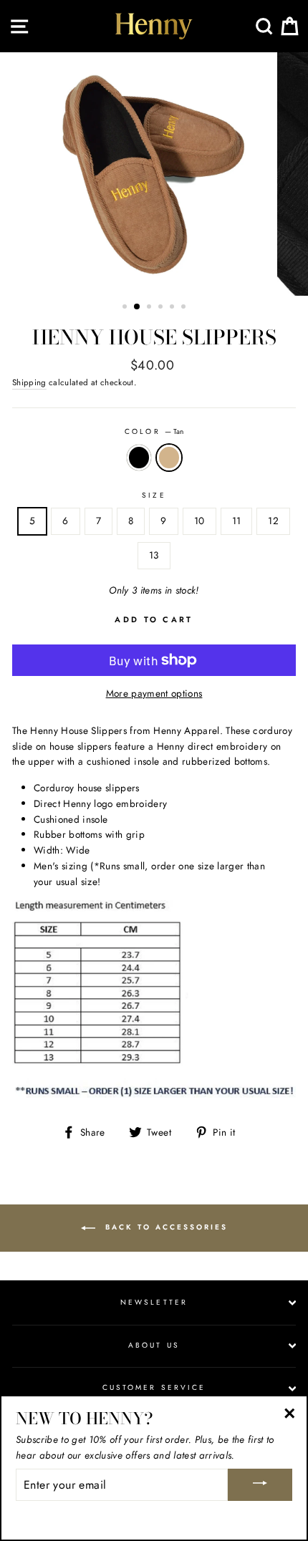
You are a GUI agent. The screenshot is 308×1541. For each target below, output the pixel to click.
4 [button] (161, 307)
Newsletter (154, 1302)
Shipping (29, 382)
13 (154, 555)
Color (154, 431)
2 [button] (137, 307)
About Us (153, 1345)
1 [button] (126, 307)
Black (139, 457)
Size (153, 495)
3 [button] (150, 307)
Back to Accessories (164, 1227)
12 (273, 520)
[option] (154, 174)
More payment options (154, 693)
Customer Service (154, 1387)
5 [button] (173, 307)
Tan (169, 457)
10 (199, 520)
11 (236, 520)
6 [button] (184, 307)
